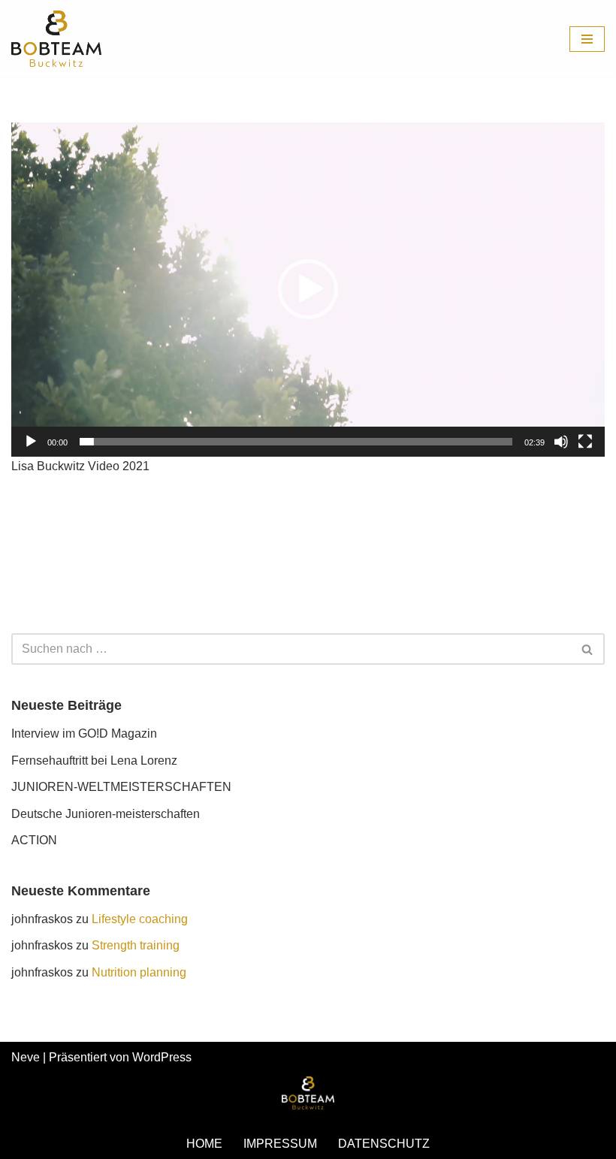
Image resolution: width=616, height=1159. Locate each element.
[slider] (296, 441)
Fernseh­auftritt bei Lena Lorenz (94, 760)
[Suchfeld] (588, 649)
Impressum (280, 1143)
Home (204, 1143)
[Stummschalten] (561, 441)
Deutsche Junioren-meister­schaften (105, 813)
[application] (308, 289)
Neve (25, 1057)
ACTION (34, 840)
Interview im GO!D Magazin (84, 733)
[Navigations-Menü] (587, 39)
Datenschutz (384, 1143)
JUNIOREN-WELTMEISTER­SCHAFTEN (121, 786)
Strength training (136, 945)
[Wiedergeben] (30, 441)
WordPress (162, 1057)
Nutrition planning (139, 972)
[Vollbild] (585, 441)
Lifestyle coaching (140, 919)
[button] (308, 289)
